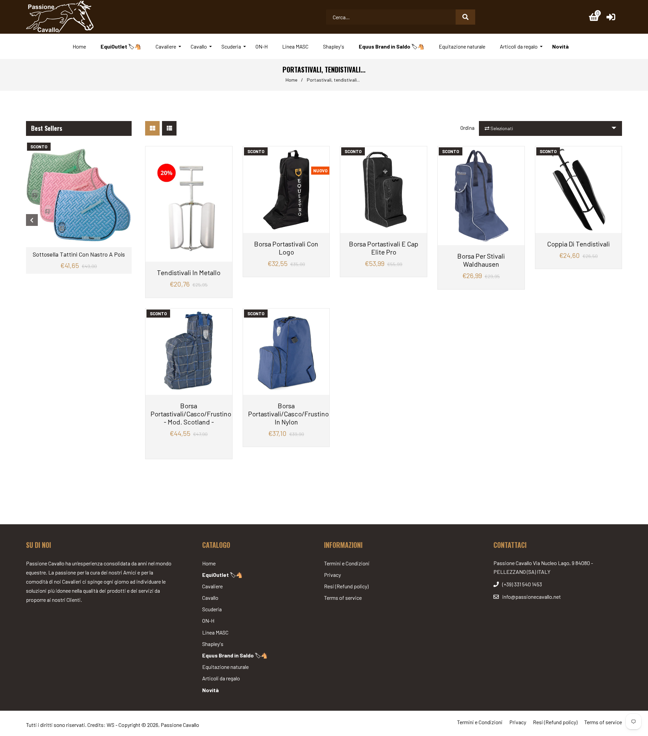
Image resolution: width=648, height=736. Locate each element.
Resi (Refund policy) (346, 586)
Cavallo (210, 597)
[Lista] (169, 128)
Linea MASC (215, 632)
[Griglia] (152, 128)
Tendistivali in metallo (188, 272)
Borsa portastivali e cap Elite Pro (383, 248)
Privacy (332, 574)
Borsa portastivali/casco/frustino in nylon (286, 414)
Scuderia (212, 609)
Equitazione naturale (225, 667)
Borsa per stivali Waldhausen (481, 260)
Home (291, 80)
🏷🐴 (222, 574)
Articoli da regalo (221, 678)
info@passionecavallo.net (531, 596)
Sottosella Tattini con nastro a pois (79, 254)
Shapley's (212, 644)
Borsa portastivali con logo (286, 248)
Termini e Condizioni (347, 563)
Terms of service (343, 597)
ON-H (208, 620)
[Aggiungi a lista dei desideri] (225, 152)
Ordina (467, 127)
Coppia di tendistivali (578, 244)
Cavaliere (212, 586)
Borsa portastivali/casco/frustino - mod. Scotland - (189, 414)
